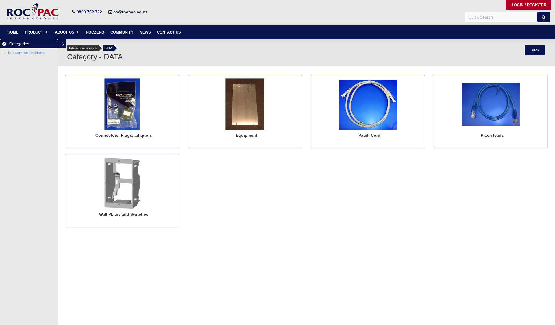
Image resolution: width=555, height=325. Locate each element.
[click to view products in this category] (122, 105)
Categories (19, 43)
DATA (108, 48)
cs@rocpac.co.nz (130, 12)
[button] (543, 17)
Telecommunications (26, 52)
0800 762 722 (89, 12)
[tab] (29, 44)
